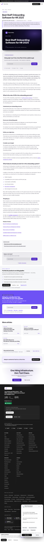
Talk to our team (27, 379)
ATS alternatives (28, 499)
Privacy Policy (22, 537)
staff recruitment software (27, 97)
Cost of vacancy (16, 495)
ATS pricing (13, 499)
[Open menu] (42, 4)
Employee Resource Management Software (11, 226)
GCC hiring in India (19, 440)
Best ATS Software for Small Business (10, 223)
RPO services (31, 449)
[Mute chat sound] (39, 506)
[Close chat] (41, 506)
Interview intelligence (7, 440)
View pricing (21, 310)
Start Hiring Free (35, 4)
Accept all (4, 539)
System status (14, 511)
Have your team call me (32, 527)
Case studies (19, 463)
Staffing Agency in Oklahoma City (9, 235)
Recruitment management (10, 186)
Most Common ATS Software (9, 229)
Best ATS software (22, 497)
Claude (14, 428)
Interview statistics (15, 497)
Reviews (18, 465)
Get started (34, 63)
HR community (6, 484)
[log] (32, 517)
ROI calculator (11, 495)
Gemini (26, 428)
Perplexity (20, 428)
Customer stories (19, 461)
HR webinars (6, 482)
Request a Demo (17, 379)
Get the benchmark (10, 412)
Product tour (6, 455)
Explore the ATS (23, 285)
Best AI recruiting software (30, 497)
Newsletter (6, 486)
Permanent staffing (32, 436)
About (18, 459)
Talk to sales (16, 310)
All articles (27, 351)
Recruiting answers (7, 461)
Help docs (6, 480)
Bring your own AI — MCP (8, 453)
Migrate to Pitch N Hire (17, 501)
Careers (18, 467)
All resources (6, 488)
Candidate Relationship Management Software (12, 232)
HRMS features (6, 438)
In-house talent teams (20, 436)
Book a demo (10, 310)
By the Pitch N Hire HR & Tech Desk (8, 20)
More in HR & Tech (36, 351)
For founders (6, 478)
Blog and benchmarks (7, 459)
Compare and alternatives (20, 499)
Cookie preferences (7, 511)
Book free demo (9, 416)
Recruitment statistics (7, 497)
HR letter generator (31, 495)
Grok (32, 428)
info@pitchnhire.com (8, 400)
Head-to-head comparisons (8, 501)
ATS (5, 434)
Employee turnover (23, 495)
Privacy (5, 529)
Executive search (31, 440)
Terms (9, 529)
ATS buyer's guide (7, 499)
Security (5, 509)
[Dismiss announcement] (42, 1)
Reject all (9, 539)
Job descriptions (7, 469)
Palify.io (11, 527)
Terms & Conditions (17, 509)
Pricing (18, 469)
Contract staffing (31, 434)
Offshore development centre (33, 451)
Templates (6, 465)
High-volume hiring (20, 438)
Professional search (32, 438)
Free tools (6, 495)
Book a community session (33, 501)
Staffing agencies (19, 434)
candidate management (13, 215)
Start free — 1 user (15, 285)
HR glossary (6, 463)
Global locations (19, 453)
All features (6, 449)
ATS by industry (19, 451)
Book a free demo (6, 285)
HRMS (5, 436)
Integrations (6, 451)
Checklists (6, 467)
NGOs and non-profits (20, 449)
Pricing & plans (33, 530)
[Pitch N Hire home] (4, 4)
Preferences (16, 539)
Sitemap (5, 503)
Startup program (25, 501)
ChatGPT (8, 428)
